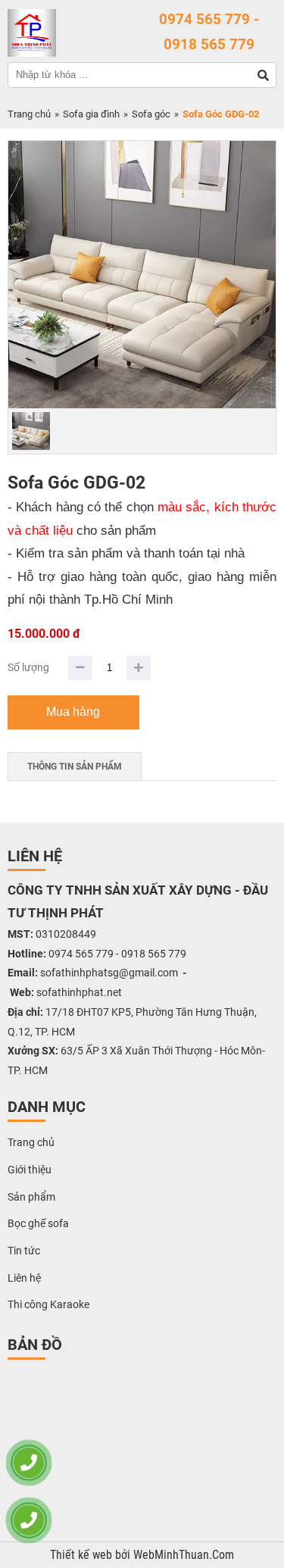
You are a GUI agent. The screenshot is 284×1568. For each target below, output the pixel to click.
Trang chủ (29, 114)
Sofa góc (151, 114)
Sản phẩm (31, 1197)
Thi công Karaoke (48, 1304)
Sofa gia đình (91, 114)
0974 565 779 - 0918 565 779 (209, 32)
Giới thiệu (29, 1170)
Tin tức (24, 1251)
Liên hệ (24, 1278)
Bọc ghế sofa (38, 1223)
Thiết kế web (82, 1555)
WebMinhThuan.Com (183, 1555)
